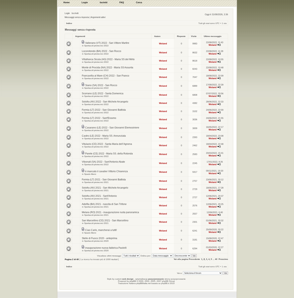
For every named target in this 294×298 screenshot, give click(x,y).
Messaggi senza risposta (77, 17)
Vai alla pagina (181, 259)
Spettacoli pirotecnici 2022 (96, 46)
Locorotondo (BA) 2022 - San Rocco (101, 51)
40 (216, 259)
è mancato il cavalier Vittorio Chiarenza (106, 171)
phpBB (133, 281)
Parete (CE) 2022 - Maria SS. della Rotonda (109, 153)
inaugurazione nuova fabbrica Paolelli (106, 247)
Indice (69, 23)
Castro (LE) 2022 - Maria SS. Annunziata (104, 135)
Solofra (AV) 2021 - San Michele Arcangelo (105, 187)
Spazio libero (90, 174)
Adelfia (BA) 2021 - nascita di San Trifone (104, 204)
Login (67, 13)
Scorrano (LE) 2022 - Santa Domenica (102, 93)
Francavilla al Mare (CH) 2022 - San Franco (105, 75)
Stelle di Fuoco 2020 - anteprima (99, 238)
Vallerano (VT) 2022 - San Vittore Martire (107, 43)
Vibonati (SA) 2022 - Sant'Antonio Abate (103, 161)
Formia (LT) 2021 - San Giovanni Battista (104, 179)
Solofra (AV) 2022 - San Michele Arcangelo (105, 101)
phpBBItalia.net (143, 283)
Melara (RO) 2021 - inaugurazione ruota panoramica (110, 212)
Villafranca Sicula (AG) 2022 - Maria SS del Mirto (108, 59)
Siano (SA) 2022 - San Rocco (101, 85)
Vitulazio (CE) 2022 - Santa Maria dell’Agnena (107, 144)
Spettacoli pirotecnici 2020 (96, 241)
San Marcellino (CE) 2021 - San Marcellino (105, 220)
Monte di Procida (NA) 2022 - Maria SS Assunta (107, 67)
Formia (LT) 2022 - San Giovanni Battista (104, 109)
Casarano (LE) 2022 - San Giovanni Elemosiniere (112, 127)
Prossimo (223, 259)
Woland (163, 43)
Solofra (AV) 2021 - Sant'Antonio (99, 196)
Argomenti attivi (98, 17)
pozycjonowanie (156, 279)
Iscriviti (75, 13)
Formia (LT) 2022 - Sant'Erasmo (99, 118)
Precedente (194, 259)
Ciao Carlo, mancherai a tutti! (101, 230)
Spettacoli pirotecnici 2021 (96, 182)
